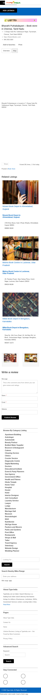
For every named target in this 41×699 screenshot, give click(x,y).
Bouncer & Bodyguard (14, 448)
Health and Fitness (12, 479)
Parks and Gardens (13, 530)
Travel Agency (11, 543)
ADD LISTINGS (8, 10)
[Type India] (18, 2)
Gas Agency (10, 474)
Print (20, 45)
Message (4, 379)
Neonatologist (11, 516)
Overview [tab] (6, 51)
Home (5, 627)
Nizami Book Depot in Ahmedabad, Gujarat (18, 207)
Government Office (12, 477)
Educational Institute (13, 469)
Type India (10, 690)
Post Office (9, 532)
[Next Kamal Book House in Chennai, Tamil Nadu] (31, 359)
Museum (8, 514)
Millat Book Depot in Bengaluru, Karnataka (16, 320)
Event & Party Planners (14, 471)
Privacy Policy (7, 638)
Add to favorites (9, 45)
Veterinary (9, 546)
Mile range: (5, 580)
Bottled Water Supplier (14, 445)
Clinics (8, 456)
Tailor (7, 540)
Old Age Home (11, 524)
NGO (7, 519)
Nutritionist (9, 522)
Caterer (8, 450)
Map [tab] (14, 51)
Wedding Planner (12, 551)
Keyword (6, 651)
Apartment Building (13, 434)
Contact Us (6, 622)
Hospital (8, 487)
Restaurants (10, 535)
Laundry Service (12, 501)
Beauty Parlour (11, 442)
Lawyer (8, 503)
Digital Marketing (12, 464)
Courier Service (11, 458)
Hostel (7, 490)
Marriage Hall (10, 511)
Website (4, 409)
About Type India (8, 618)
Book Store (11, 169)
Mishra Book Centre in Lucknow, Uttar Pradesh (19, 263)
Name (4, 395)
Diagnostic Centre (12, 461)
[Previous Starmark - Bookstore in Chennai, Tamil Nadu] (10, 359)
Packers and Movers (13, 527)
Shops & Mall (10, 538)
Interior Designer (12, 495)
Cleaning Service (12, 453)
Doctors (8, 466)
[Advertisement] (20, 76)
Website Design (11, 548)
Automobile (10, 440)
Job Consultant (11, 498)
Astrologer (9, 437)
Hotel (7, 493)
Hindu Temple (10, 482)
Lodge (7, 506)
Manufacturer (10, 509)
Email (4, 402)
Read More (6, 604)
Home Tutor (10, 485)
